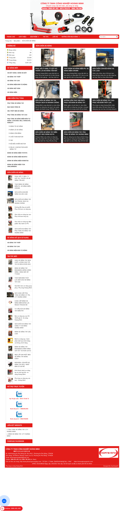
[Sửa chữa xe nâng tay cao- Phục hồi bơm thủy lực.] (10, 218)
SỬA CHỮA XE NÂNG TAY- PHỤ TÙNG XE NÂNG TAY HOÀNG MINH (23, 230)
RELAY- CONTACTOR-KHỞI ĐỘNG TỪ (19, 148)
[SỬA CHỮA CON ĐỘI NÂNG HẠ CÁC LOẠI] (10, 196)
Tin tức (46, 36)
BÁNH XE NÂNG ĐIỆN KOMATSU (17, 160)
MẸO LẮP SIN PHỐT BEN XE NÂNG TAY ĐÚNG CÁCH (23, 356)
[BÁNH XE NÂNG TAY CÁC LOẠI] (10, 335)
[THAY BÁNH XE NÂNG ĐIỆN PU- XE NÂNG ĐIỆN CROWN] (10, 188)
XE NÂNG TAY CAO (13, 80)
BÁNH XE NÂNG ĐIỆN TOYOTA (17, 153)
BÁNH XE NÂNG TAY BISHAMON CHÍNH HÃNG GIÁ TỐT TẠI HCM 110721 (23, 348)
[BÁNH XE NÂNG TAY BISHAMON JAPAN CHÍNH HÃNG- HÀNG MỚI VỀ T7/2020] (10, 272)
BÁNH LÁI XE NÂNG (16, 130)
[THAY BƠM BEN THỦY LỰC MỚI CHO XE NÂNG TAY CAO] (10, 281)
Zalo (4, 501)
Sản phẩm (34, 36)
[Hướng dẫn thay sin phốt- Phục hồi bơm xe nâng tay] (10, 211)
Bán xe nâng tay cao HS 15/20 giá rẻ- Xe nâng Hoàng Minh (22, 318)
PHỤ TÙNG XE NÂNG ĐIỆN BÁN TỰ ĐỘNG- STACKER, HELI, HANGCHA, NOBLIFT (19, 120)
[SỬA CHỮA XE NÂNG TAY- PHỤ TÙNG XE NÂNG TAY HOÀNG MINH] (10, 232)
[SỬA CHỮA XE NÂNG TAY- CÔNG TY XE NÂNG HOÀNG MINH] (10, 327)
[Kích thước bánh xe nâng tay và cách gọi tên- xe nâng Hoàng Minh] (10, 374)
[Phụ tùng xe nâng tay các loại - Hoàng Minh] (10, 382)
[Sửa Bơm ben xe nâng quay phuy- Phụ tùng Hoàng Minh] (10, 289)
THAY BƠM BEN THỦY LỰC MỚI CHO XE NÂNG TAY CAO (22, 280)
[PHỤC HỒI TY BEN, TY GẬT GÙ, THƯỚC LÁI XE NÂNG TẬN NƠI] (10, 180)
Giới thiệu (22, 36)
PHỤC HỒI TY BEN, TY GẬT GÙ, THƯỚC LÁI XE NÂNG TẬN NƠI (22, 178)
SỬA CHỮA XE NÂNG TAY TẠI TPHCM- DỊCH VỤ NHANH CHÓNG (23, 201)
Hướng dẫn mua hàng (70, 36)
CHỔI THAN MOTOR (16, 137)
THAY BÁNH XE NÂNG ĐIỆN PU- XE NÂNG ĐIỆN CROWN (23, 186)
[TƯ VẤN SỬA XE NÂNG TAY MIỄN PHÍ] (10, 312)
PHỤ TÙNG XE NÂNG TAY (15, 103)
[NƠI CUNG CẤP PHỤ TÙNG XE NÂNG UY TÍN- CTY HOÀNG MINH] (10, 297)
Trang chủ (11, 36)
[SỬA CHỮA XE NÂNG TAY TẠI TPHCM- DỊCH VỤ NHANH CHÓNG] (10, 203)
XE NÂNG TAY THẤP (13, 76)
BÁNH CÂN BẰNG (15, 133)
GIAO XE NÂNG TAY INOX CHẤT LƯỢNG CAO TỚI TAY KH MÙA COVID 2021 (23, 262)
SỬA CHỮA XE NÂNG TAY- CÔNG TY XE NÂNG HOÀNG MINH (23, 326)
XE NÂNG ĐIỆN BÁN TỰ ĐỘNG (17, 84)
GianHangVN (114, 466)
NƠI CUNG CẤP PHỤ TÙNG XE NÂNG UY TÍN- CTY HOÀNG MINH (22, 295)
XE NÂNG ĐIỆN (12, 92)
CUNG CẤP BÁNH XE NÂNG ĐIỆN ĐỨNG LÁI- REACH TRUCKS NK (22, 303)
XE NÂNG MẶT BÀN (13, 88)
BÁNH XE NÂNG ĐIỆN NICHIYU (17, 157)
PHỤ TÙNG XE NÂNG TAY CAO (17, 115)
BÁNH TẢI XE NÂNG (16, 126)
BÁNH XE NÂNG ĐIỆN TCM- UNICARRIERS (16, 165)
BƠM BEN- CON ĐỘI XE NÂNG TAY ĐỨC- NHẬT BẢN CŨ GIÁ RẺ (22, 364)
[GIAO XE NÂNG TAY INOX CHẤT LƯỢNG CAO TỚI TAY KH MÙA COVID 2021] (10, 264)
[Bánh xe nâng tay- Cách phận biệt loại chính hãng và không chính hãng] (10, 342)
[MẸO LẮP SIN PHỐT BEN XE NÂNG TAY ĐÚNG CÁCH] (10, 358)
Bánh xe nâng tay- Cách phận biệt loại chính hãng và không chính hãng (22, 341)
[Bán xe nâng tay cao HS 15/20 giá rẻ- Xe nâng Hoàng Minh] (10, 319)
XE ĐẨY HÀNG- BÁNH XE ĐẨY (17, 73)
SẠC (11, 140)
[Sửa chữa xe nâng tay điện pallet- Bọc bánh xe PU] (10, 225)
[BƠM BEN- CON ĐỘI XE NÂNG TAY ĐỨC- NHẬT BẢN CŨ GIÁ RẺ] (10, 366)
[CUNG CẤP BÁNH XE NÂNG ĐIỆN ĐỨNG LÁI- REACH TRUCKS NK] (10, 304)
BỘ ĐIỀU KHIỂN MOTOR (18, 144)
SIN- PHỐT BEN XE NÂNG (15, 111)
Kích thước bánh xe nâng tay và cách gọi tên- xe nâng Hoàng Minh (22, 372)
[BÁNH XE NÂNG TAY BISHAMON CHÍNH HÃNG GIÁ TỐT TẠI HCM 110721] (10, 350)
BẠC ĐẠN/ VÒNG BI (13, 107)
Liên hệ (55, 36)
